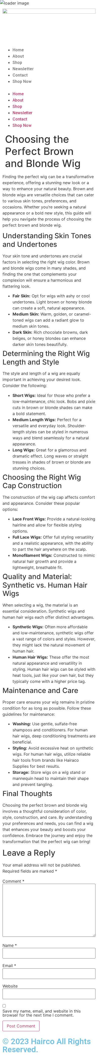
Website (10, 986)
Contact (20, 75)
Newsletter (23, 68)
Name (10, 945)
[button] (49, 88)
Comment (13, 881)
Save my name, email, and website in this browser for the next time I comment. (42, 1013)
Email (9, 966)
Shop (17, 62)
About (18, 56)
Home (18, 49)
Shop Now (22, 81)
